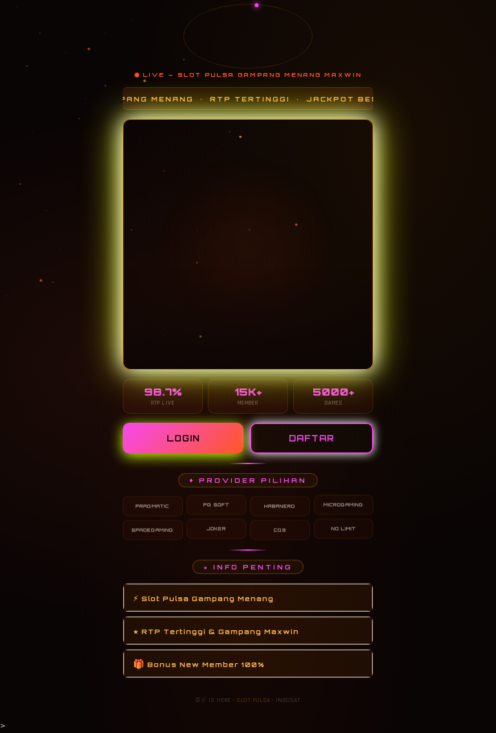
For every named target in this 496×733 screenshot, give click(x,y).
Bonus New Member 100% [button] (199, 663)
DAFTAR (312, 438)
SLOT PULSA (253, 700)
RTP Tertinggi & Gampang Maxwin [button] (216, 630)
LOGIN (183, 438)
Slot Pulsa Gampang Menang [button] (203, 597)
